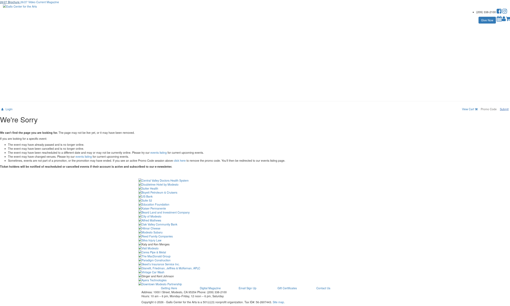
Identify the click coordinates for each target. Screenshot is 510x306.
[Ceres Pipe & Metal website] (255, 252)
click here (180, 160)
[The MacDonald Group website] (255, 256)
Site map (278, 302)
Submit (504, 109)
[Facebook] (499, 12)
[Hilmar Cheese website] (255, 228)
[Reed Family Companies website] (255, 236)
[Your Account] (504, 20)
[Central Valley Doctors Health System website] (255, 180)
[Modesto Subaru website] (255, 232)
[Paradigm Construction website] (255, 260)
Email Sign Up (247, 288)
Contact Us (323, 288)
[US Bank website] (255, 196)
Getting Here (169, 288)
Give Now (487, 20)
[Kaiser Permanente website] (255, 208)
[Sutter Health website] (255, 188)
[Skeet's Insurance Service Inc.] (255, 264)
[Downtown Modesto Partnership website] (255, 284)
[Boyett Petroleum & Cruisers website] (255, 192)
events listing (158, 152)
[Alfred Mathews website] (255, 220)
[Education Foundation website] (255, 204)
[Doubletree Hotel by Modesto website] (255, 184)
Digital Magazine (210, 288)
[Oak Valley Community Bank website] (255, 224)
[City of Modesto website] (255, 216)
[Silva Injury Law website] (255, 240)
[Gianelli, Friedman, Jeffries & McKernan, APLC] (255, 268)
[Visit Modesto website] (255, 248)
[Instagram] (504, 12)
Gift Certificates (287, 288)
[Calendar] (499, 20)
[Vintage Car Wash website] (255, 272)
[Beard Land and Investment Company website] (255, 212)
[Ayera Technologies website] (255, 280)
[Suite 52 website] (255, 200)
